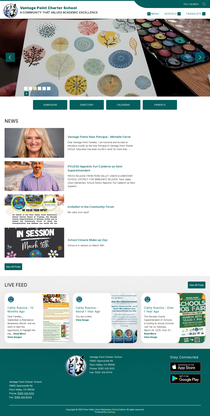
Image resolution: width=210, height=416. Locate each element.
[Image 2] (30, 88)
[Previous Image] (10, 57)
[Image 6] (48, 88)
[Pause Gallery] (26, 93)
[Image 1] (26, 88)
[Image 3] (35, 88)
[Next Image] (199, 57)
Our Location (191, 4)
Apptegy (111, 412)
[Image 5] (44, 88)
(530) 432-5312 (26, 393)
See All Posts (13, 266)
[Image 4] (39, 88)
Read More (19, 333)
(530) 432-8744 (23, 397)
